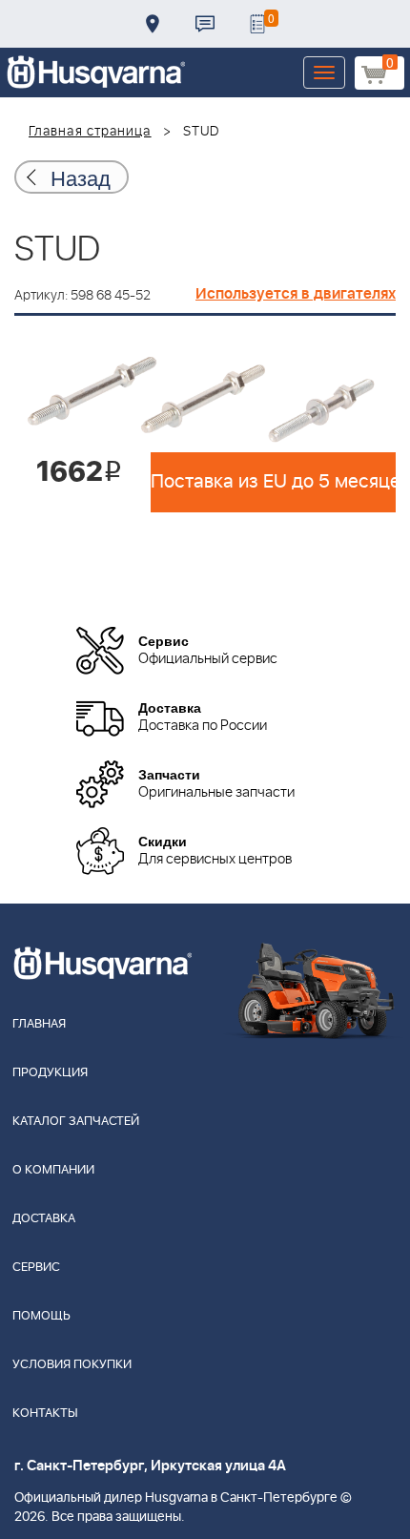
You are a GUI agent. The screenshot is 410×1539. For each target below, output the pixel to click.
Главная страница (90, 131)
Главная (39, 1024)
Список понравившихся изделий (257, 23)
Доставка (152, 23)
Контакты (205, 23)
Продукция (50, 1073)
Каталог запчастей (75, 1122)
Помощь (41, 1316)
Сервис (36, 1267)
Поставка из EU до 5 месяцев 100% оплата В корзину (273, 482)
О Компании (53, 1170)
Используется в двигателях (295, 293)
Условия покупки (72, 1365)
